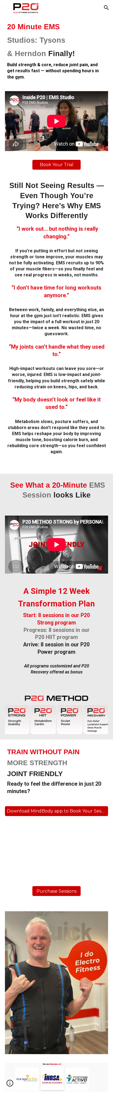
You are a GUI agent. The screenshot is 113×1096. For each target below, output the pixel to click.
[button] (6, 7)
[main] (56, 51)
